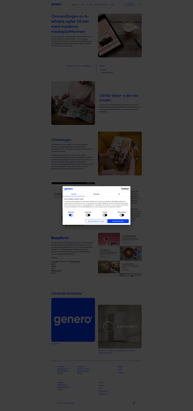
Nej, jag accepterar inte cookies (96, 221)
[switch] (88, 215)
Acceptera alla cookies (118, 221)
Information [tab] (96, 194)
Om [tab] (119, 194)
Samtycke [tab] (74, 194)
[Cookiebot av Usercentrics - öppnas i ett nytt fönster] (122, 189)
